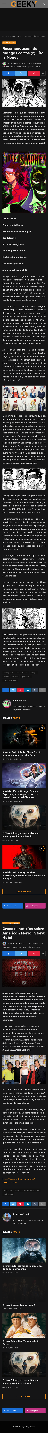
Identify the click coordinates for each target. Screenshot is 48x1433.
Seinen (15, 677)
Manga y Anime (9, 43)
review (6, 677)
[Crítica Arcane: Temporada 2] (24, 1289)
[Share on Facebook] (8, 73)
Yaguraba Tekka (10, 680)
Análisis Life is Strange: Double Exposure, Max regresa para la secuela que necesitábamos (20, 794)
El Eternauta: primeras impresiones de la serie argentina (22, 1267)
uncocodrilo (15, 63)
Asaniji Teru (8, 673)
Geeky (32, 1427)
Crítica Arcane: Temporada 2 (18, 1305)
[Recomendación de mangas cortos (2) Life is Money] (24, 93)
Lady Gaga (8, 1194)
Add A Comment (23, 892)
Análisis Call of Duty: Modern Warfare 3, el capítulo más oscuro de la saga (23, 875)
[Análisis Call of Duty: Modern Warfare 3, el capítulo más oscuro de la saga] (24, 857)
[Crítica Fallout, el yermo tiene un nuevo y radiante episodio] (24, 817)
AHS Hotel (8, 1190)
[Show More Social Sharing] (43, 73)
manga (33, 673)
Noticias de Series (11, 923)
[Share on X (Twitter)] (21, 73)
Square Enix (26, 677)
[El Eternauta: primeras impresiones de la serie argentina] (24, 1250)
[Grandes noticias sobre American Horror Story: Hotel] (24, 973)
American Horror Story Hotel (27, 1190)
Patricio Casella (17, 944)
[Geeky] (24, 4)
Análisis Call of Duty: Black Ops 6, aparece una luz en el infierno (21, 754)
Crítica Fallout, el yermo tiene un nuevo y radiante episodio (20, 835)
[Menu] (4, 4)
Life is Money (22, 673)
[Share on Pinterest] (34, 73)
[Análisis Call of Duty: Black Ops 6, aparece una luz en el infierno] (24, 736)
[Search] (44, 4)
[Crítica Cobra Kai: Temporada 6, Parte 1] (24, 1325)
